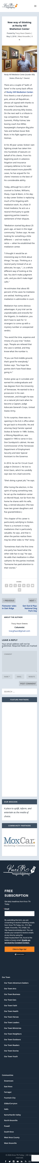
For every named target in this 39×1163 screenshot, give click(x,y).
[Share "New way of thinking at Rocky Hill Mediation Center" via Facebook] (6, 585)
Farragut (7, 1092)
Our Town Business (12, 994)
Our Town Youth (11, 1056)
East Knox (8, 1086)
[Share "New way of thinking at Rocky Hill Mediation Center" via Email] (32, 585)
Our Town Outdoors (12, 1039)
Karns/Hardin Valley (12, 1115)
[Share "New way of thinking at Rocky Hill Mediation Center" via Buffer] (28, 585)
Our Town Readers (11, 1045)
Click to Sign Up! (19, 949)
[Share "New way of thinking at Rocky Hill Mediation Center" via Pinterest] (19, 585)
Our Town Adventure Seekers (16, 983)
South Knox (9, 1132)
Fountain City (9, 1098)
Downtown (8, 1081)
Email (7, 909)
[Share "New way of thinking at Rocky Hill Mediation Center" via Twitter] (11, 585)
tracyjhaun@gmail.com (19, 631)
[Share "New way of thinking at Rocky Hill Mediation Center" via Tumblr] (15, 585)
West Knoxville (24, 36)
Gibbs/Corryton (10, 1103)
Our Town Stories (11, 1051)
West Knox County (12, 1137)
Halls (6, 1109)
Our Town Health (11, 1011)
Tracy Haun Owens (23, 33)
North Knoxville (10, 1120)
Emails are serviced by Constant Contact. (17, 941)
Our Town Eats (10, 1000)
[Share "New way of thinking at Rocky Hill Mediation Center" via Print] (19, 590)
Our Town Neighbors (13, 1034)
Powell (7, 1126)
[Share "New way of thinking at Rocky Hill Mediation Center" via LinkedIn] (24, 585)
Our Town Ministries (12, 1028)
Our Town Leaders (11, 1022)
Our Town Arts (10, 988)
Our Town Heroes (11, 1017)
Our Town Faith (10, 1005)
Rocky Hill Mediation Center (19, 92)
